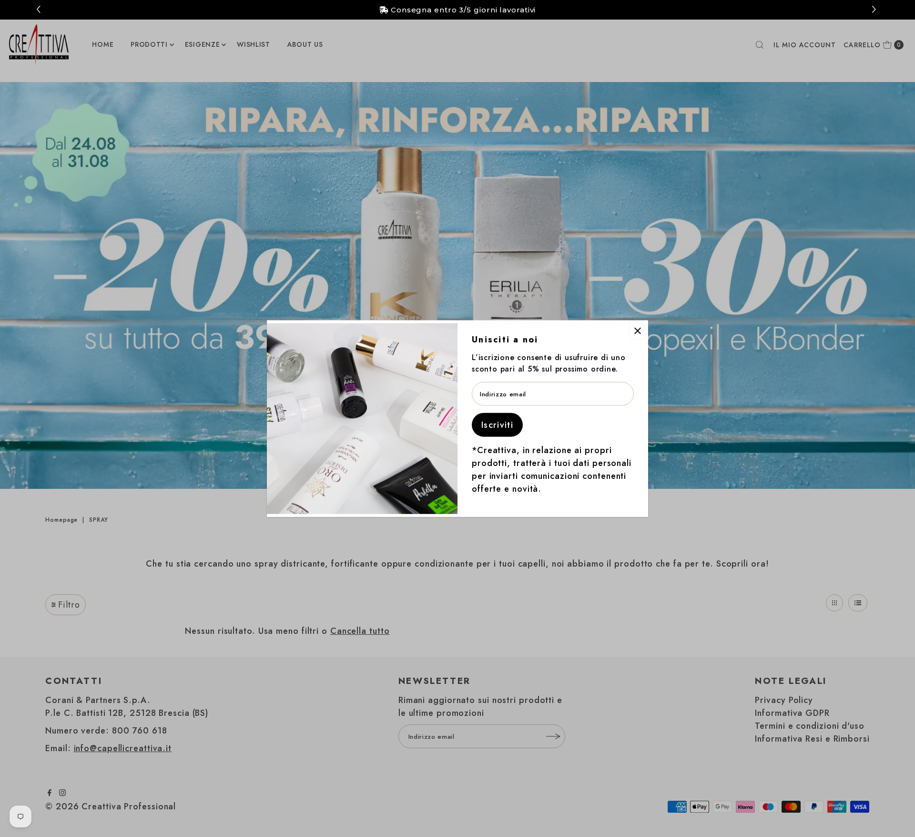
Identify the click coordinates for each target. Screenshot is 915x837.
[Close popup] (637, 330)
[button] (875, 9)
